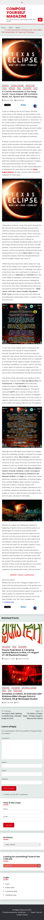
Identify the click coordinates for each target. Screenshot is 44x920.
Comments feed (11, 891)
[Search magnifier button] (39, 865)
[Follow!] (23, 105)
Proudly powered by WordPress (14, 912)
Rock (9, 690)
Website (13, 575)
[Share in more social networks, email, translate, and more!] (35, 107)
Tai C (17, 702)
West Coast (17, 690)
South (35, 88)
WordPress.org (10, 895)
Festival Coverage (17, 85)
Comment (6, 738)
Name (4, 762)
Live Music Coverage (29, 687)
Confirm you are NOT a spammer (15, 794)
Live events (6, 646)
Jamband (12, 88)
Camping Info (29, 575)
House (4, 88)
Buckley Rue (20, 100)
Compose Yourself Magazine (16, 12)
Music (19, 88)
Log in (7, 884)
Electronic (5, 85)
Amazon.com (9, 602)
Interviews (6, 687)
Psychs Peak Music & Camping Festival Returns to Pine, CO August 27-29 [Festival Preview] (20, 652)
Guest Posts (30, 85)
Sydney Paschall (23, 659)
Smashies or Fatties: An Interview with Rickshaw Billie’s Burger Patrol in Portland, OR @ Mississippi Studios (22, 696)
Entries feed (9, 887)
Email (4, 771)
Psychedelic (27, 88)
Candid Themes (22, 915)
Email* (5, 816)
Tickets (20, 575)
